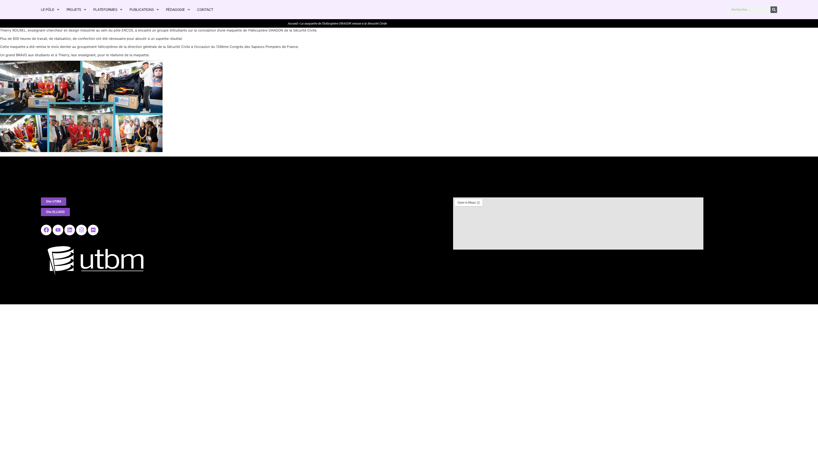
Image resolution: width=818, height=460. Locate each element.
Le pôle (47, 9)
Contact (205, 9)
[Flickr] (93, 230)
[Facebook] (46, 230)
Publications (142, 9)
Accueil (293, 23)
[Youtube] (58, 230)
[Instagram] (81, 230)
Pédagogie (175, 9)
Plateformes (105, 9)
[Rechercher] (773, 9)
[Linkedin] (69, 230)
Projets (73, 9)
